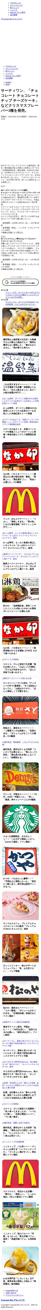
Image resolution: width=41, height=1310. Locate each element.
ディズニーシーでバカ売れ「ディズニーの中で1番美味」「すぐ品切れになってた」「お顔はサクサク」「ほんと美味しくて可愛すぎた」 (20, 687)
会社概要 (13, 15)
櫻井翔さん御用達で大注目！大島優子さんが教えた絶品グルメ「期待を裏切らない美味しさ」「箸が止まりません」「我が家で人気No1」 (19, 343)
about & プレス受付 (17, 12)
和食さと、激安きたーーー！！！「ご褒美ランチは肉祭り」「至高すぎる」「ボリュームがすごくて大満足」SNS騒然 (19, 732)
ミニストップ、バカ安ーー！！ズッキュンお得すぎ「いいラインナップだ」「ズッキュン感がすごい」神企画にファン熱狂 (19, 1150)
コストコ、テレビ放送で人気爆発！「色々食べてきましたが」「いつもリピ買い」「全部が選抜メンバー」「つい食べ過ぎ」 (19, 1112)
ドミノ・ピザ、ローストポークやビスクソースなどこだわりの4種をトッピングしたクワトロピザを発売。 (22, 295)
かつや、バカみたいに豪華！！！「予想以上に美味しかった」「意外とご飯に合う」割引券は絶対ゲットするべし (19, 882)
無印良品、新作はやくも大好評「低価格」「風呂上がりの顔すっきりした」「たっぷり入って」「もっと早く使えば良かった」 (19, 1131)
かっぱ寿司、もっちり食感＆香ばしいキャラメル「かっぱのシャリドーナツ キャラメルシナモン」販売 (19, 545)
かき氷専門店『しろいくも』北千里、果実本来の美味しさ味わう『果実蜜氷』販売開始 (19, 1281)
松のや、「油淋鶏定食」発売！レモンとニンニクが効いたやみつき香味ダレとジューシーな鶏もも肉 (19, 608)
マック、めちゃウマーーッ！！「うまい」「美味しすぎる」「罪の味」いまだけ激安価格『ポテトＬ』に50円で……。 (19, 523)
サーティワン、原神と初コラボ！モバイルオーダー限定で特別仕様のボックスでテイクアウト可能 (19, 1053)
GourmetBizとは (11, 1290)
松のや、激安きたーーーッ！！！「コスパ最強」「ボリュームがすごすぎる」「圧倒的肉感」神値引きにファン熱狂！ (19, 1012)
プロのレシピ (15, 3)
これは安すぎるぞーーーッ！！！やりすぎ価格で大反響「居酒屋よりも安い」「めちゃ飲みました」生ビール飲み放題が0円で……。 (19, 388)
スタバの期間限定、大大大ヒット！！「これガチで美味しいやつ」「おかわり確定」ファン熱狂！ (19, 839)
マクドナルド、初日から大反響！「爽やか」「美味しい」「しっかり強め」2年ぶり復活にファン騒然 (19, 1194)
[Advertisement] (20, 42)
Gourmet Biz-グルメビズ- (13, 1300)
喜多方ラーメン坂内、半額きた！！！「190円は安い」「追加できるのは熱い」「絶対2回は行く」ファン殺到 (20, 1031)
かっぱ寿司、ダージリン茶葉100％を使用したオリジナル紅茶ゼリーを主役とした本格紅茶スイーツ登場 (20, 411)
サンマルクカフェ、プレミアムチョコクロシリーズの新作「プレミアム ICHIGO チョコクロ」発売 (19, 926)
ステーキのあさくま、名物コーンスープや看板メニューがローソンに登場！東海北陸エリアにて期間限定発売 (19, 433)
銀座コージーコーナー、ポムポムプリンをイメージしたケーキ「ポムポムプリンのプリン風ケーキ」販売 (19, 566)
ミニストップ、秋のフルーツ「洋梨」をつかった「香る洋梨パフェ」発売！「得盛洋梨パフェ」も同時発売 (19, 1237)
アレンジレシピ (16, 5)
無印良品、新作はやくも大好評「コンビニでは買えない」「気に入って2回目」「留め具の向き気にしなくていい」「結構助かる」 (20, 753)
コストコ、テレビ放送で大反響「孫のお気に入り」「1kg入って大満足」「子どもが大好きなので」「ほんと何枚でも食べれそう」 (20, 668)
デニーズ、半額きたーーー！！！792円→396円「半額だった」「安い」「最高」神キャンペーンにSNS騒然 (20, 797)
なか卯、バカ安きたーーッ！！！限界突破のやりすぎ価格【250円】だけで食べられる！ (20, 650)
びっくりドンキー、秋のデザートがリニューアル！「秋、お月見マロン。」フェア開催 (19, 968)
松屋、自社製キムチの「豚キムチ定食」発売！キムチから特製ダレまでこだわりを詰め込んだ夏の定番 (19, 1095)
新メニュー (14, 8)
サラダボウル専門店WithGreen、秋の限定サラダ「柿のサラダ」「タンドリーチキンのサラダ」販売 (20, 1074)
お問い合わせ (10, 1293)
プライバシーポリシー (14, 1295)
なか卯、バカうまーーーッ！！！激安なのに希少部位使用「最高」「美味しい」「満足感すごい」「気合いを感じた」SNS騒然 (19, 478)
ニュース (13, 10)
